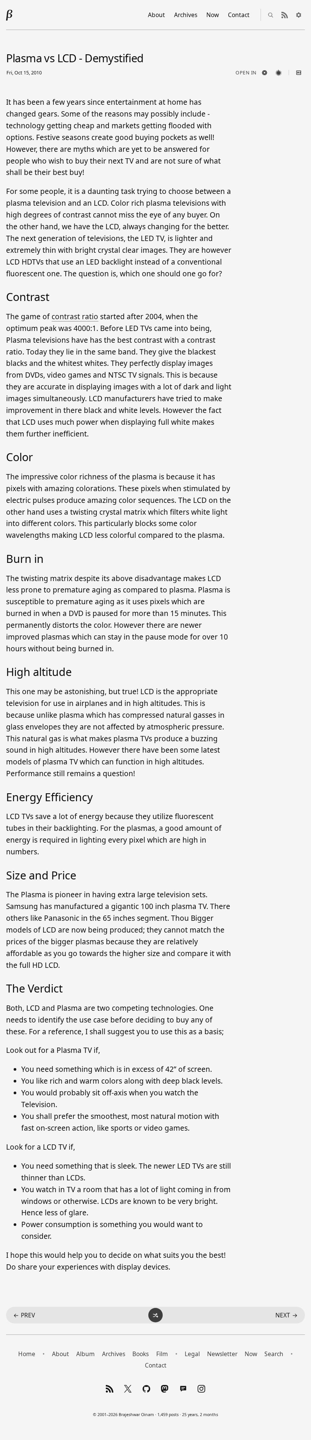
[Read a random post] (155, 1315)
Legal (192, 1354)
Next (286, 1315)
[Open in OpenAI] (265, 72)
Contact (239, 15)
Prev (24, 1315)
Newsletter (222, 1354)
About (156, 15)
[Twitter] (128, 1388)
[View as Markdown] (299, 72)
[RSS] (109, 1388)
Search (273, 1354)
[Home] (9, 14)
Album (85, 1354)
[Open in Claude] (279, 72)
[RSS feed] (285, 15)
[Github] (146, 1388)
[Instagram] (201, 1388)
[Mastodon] (164, 1388)
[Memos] (183, 1388)
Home (26, 1354)
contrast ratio (75, 316)
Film (162, 1354)
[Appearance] (299, 15)
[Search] (271, 15)
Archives (185, 15)
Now (212, 15)
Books (140, 1354)
